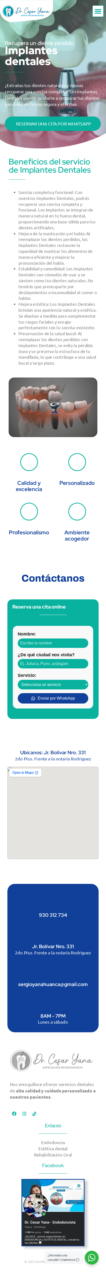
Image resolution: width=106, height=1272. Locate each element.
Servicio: (27, 675)
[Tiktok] (34, 1113)
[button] (98, 11)
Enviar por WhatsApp (56, 698)
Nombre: (27, 633)
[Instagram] (24, 1113)
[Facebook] (14, 1113)
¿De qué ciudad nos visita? (46, 654)
